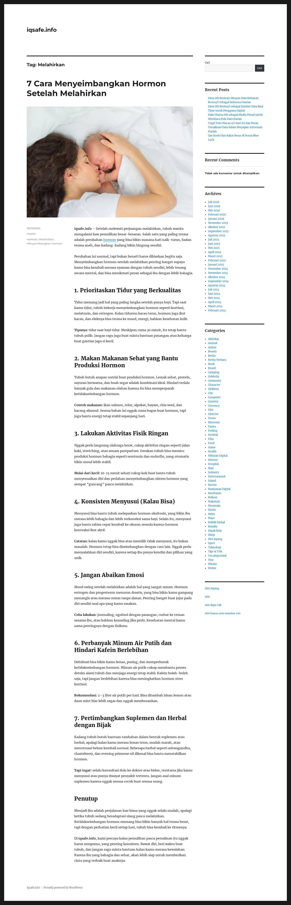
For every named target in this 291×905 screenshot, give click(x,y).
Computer (214, 397)
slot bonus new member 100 (222, 613)
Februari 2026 (217, 214)
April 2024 (214, 302)
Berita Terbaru (217, 360)
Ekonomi (214, 422)
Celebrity (213, 376)
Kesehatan (214, 493)
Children (213, 389)
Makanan (214, 501)
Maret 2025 (215, 256)
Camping (213, 372)
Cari (207, 62)
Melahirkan (46, 239)
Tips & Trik (215, 551)
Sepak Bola (215, 530)
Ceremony (214, 380)
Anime (212, 347)
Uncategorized (217, 555)
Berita (212, 355)
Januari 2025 (216, 264)
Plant (211, 518)
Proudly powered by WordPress (63, 887)
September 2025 (218, 231)
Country (213, 401)
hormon (109, 240)
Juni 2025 (214, 243)
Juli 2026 (213, 202)
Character (214, 385)
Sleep (211, 535)
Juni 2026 (214, 206)
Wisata (212, 564)
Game (211, 447)
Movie (212, 510)
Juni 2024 (214, 293)
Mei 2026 (214, 210)
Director (213, 414)
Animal (212, 343)
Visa (210, 560)
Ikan (211, 468)
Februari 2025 (217, 260)
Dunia (212, 418)
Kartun (212, 485)
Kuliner (212, 497)
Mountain (214, 505)
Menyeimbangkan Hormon (44, 243)
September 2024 (218, 281)
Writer (212, 568)
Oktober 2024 (216, 277)
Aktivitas (213, 339)
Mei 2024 (214, 298)
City (210, 393)
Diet (210, 410)
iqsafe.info (42, 29)
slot (207, 596)
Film (211, 439)
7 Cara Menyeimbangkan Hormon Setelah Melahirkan (96, 88)
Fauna (212, 426)
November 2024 (218, 273)
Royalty (212, 526)
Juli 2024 (213, 289)
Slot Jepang (215, 539)
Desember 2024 (218, 268)
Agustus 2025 (216, 235)
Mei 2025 (214, 248)
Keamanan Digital (219, 489)
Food (211, 443)
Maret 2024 (215, 306)
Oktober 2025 (216, 227)
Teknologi (214, 547)
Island (212, 480)
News (211, 514)
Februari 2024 (217, 310)
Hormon (32, 239)
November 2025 (218, 223)
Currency (214, 405)
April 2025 (214, 252)
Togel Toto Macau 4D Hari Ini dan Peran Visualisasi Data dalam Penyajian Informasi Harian (235, 127)
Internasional (216, 476)
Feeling (212, 430)
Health (31, 233)
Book (211, 364)
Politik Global (216, 522)
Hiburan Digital (217, 455)
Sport (211, 543)
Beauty (212, 351)
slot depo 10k (213, 605)
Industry (213, 472)
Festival (213, 435)
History (213, 460)
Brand (212, 368)
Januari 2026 (216, 218)
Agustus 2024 (216, 285)
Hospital (213, 464)
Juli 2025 (213, 239)
